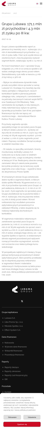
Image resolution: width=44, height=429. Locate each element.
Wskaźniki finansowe (13, 351)
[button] (41, 3)
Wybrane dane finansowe (16, 347)
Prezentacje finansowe (14, 355)
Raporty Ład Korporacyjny (16, 375)
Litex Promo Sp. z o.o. (14, 322)
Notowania (9, 343)
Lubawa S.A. (10, 318)
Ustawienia (32, 417)
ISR (6, 379)
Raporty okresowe (13, 371)
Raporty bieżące (12, 367)
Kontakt (8, 392)
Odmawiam (12, 417)
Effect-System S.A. (13, 330)
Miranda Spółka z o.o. (14, 326)
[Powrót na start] (9, 3)
